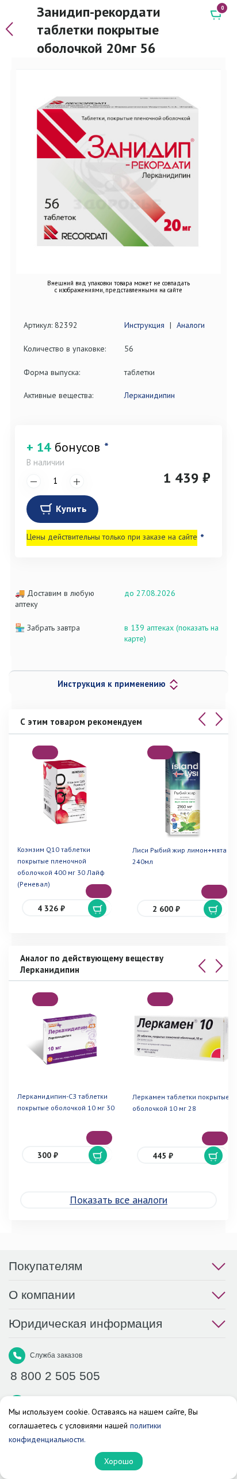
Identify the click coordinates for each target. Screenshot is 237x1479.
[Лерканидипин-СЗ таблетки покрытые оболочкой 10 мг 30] (66, 1038)
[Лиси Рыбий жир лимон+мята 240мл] (182, 792)
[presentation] (202, 719)
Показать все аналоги (118, 1199)
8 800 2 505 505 (55, 1375)
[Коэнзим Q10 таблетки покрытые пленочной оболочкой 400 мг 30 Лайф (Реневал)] (66, 792)
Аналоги (191, 325)
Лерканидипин (149, 395)
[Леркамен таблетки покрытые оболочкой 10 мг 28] (182, 1039)
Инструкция (144, 325)
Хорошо (118, 1461)
